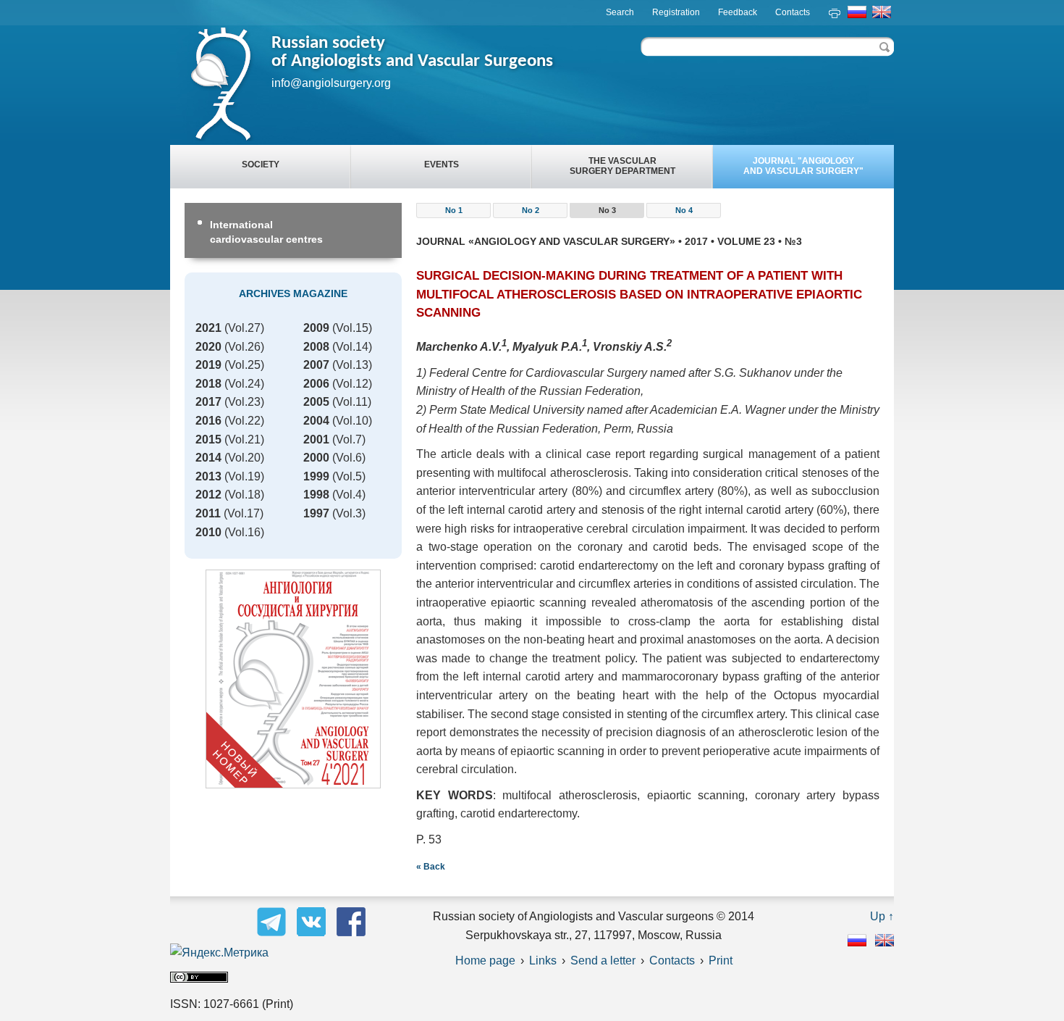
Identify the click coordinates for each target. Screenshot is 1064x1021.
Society (260, 164)
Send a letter (603, 960)
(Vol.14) (337, 347)
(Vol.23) (229, 402)
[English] (884, 942)
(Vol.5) (334, 476)
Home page (485, 960)
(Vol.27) (229, 328)
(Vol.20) (229, 457)
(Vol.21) (229, 439)
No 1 (454, 210)
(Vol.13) (337, 365)
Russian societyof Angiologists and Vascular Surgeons (412, 52)
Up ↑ (882, 916)
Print (720, 960)
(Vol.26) (229, 347)
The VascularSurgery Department (622, 166)
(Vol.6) (334, 457)
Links (543, 960)
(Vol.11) (337, 402)
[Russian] (857, 942)
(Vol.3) (334, 513)
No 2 (530, 210)
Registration (676, 12)
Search (620, 12)
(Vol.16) (229, 532)
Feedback (737, 12)
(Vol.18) (229, 494)
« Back (430, 867)
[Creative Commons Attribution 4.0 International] (199, 978)
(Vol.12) (337, 384)
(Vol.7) (334, 439)
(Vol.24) (229, 384)
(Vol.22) (229, 420)
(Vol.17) (229, 513)
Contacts (792, 12)
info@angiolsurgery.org (331, 83)
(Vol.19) (229, 476)
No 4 (684, 210)
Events (441, 164)
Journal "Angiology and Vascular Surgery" (803, 166)
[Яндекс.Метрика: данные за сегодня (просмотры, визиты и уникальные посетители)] (219, 952)
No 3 (607, 210)
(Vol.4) (334, 494)
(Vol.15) (337, 328)
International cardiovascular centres (266, 232)
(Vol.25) (229, 365)
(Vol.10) (337, 420)
